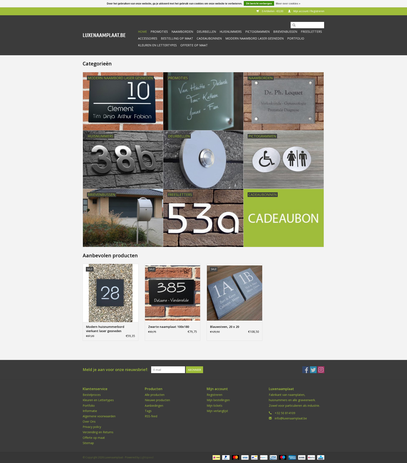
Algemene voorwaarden (99, 416)
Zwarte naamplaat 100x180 (168, 327)
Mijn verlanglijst (217, 411)
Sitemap (88, 443)
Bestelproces (92, 395)
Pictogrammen (257, 32)
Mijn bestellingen (218, 400)
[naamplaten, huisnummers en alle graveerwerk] (109, 35)
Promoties (159, 32)
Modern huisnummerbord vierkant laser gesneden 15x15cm (105, 329)
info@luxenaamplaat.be (291, 418)
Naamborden (182, 32)
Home (142, 32)
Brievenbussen (285, 32)
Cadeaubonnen (209, 38)
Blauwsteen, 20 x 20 (224, 327)
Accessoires (147, 38)
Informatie (90, 411)
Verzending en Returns (98, 432)
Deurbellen (206, 32)
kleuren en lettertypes (157, 45)
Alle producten (154, 395)
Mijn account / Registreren (308, 11)
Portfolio (295, 38)
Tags (148, 411)
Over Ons (89, 421)
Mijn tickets (214, 406)
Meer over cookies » (288, 3)
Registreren (214, 395)
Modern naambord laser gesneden (254, 38)
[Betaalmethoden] (215, 457)
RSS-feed (151, 416)
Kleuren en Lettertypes (98, 400)
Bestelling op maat (177, 38)
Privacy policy (92, 427)
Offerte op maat (194, 45)
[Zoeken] (294, 25)
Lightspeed (146, 457)
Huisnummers (231, 32)
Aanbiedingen (154, 406)
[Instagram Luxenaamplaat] (321, 369)
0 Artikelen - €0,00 (272, 11)
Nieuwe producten (157, 400)
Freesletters (311, 32)
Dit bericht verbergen (259, 3)
